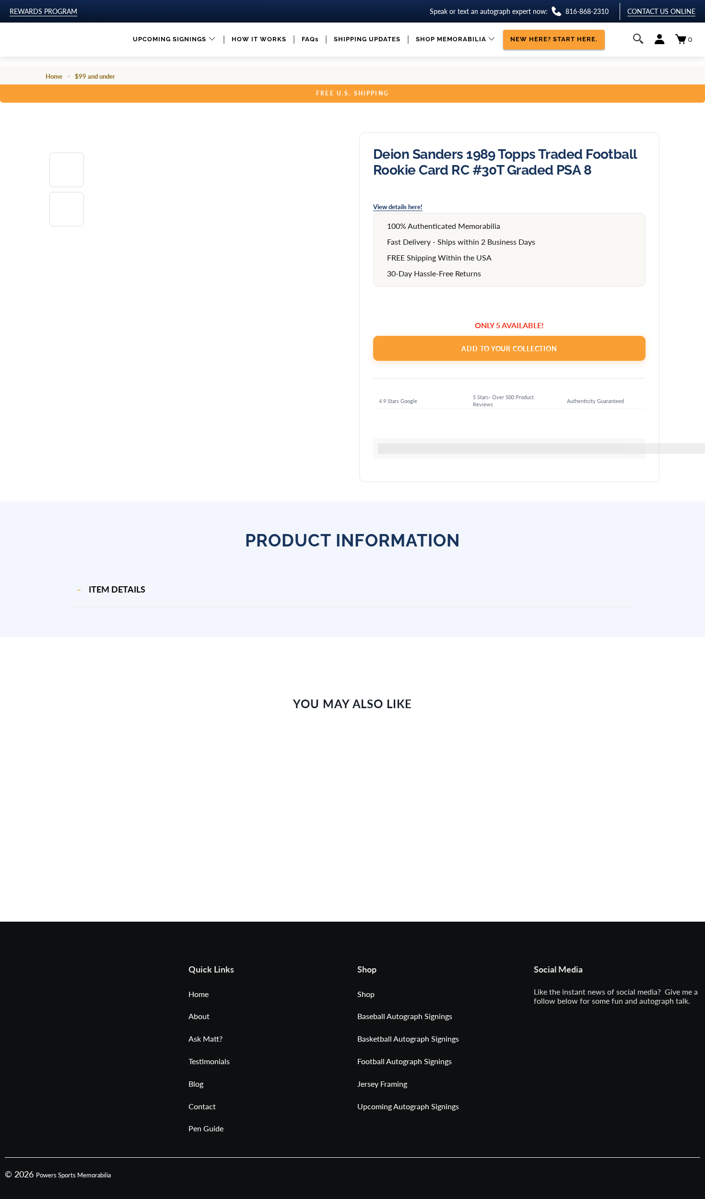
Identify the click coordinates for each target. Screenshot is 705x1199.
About (199, 1016)
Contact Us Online (661, 11)
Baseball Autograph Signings (404, 1016)
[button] (174, 40)
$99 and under (95, 76)
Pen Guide (205, 1128)
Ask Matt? (205, 1038)
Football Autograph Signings (404, 1061)
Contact (202, 1106)
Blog (195, 1083)
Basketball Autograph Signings (408, 1038)
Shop (366, 993)
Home (54, 76)
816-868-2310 (587, 11)
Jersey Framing (382, 1083)
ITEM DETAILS (117, 589)
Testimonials (209, 1061)
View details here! (398, 207)
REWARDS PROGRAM (43, 11)
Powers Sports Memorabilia (73, 1175)
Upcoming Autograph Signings (408, 1106)
